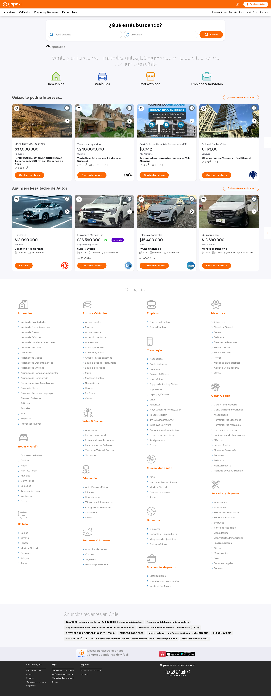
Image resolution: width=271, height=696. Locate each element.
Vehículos (24, 12)
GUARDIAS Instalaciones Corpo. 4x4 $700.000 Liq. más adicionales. (104, 622)
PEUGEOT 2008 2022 (131, 633)
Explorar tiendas (220, 12)
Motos (89, 327)
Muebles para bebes (97, 564)
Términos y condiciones (63, 670)
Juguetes (90, 559)
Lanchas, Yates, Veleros (98, 445)
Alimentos (219, 322)
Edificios (25, 403)
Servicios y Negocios (225, 493)
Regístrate (31, 686)
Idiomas (89, 492)
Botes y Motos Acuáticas (99, 440)
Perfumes (26, 553)
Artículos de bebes (96, 549)
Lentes (25, 543)
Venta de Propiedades (33, 322)
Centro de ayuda (260, 12)
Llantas (89, 388)
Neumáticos (92, 383)
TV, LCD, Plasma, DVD (162, 419)
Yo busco (90, 455)
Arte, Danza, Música (96, 487)
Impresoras (156, 389)
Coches (89, 554)
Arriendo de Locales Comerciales (39, 373)
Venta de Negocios (225, 527)
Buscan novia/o (222, 347)
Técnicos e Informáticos (99, 502)
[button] (67, 121)
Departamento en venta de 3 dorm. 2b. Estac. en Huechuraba (100, 627)
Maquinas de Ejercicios (163, 539)
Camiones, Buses (94, 352)
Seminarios (91, 512)
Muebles (25, 475)
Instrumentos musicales (163, 482)
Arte (152, 477)
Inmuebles (9, 12)
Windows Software (160, 424)
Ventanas (26, 496)
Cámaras (155, 369)
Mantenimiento (222, 465)
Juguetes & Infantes (96, 540)
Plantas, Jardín (29, 470)
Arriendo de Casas (31, 357)
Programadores (223, 543)
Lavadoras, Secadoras (162, 435)
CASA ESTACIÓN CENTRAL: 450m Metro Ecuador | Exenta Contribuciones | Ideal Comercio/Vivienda (121, 638)
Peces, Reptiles (222, 352)
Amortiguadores (94, 347)
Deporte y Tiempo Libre (163, 534)
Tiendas (84, 674)
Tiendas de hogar (31, 491)
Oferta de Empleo (160, 322)
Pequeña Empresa (224, 517)
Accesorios (91, 342)
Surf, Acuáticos (158, 544)
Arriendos (26, 352)
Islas (23, 413)
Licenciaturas (93, 497)
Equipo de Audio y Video (164, 384)
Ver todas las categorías (91, 670)
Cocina (25, 460)
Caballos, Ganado (224, 327)
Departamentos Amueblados (37, 383)
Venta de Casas (30, 332)
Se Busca (90, 393)
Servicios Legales (223, 563)
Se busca (26, 485)
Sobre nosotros (33, 670)
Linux (152, 399)
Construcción (220, 396)
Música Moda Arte (159, 468)
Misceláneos (221, 414)
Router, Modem (158, 414)
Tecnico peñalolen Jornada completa (168, 622)
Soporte (30, 678)
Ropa (24, 563)
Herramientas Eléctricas (227, 419)
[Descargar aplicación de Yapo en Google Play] (187, 654)
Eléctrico (219, 440)
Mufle (88, 373)
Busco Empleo (158, 327)
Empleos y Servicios (46, 12)
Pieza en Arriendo (31, 398)
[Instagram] (172, 671)
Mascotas (218, 313)
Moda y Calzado (30, 548)
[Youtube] (187, 671)
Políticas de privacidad (62, 674)
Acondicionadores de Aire (165, 430)
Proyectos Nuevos (31, 423)
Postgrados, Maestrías (98, 507)
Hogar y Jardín (28, 446)
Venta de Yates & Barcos (99, 450)
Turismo (218, 568)
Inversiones (220, 502)
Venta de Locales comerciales (38, 342)
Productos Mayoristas (226, 512)
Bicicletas (155, 529)
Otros (24, 501)
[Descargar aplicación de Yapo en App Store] (173, 654)
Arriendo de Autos (95, 337)
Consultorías (221, 533)
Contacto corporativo (36, 682)
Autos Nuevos (93, 332)
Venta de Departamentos (35, 327)
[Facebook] (167, 671)
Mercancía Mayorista (161, 567)
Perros (217, 357)
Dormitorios (27, 480)
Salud (217, 558)
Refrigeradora (157, 440)
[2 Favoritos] (16, 199)
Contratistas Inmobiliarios (228, 409)
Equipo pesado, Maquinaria (100, 362)
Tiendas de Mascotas (226, 342)
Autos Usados (93, 322)
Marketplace (69, 12)
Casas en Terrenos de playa (37, 393)
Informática (156, 379)
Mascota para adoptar (227, 362)
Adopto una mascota (226, 367)
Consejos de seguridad (240, 12)
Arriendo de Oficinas (32, 367)
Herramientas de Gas (226, 430)
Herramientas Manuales (227, 424)
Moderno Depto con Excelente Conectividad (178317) (178, 633)
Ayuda (29, 674)
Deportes (153, 520)
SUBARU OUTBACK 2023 (195, 638)
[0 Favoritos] (16, 108)
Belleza (23, 524)
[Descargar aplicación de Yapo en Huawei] (162, 654)
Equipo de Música (95, 367)
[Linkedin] (182, 671)
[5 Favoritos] (79, 108)
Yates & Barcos (93, 421)
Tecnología (154, 350)
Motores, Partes (94, 378)
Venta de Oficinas (31, 337)
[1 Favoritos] (141, 108)
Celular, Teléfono (159, 374)
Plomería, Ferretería (225, 450)
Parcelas (25, 408)
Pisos (24, 465)
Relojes (25, 558)
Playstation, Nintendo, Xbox (165, 409)
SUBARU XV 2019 (222, 633)
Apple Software (158, 364)
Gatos (217, 332)
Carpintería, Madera (225, 404)
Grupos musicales (160, 492)
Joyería (25, 538)
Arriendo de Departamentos (37, 362)
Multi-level (220, 507)
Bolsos (24, 533)
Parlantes (155, 404)
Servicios (219, 455)
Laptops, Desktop (160, 394)
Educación (89, 478)
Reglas (55, 682)
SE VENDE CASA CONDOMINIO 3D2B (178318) (90, 633)
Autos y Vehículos (94, 313)
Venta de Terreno (31, 347)
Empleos (153, 313)
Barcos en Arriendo (96, 435)
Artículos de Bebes (31, 455)
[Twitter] (177, 671)
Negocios (26, 418)
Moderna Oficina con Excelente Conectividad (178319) (169, 627)
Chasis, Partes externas (98, 357)
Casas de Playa (29, 388)
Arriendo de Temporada (34, 378)
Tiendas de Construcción (228, 470)
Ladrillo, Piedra (222, 445)
